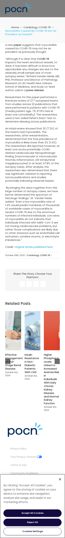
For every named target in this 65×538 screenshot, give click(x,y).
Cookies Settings (32, 531)
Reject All (32, 522)
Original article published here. (34, 247)
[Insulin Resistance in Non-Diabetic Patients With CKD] (33, 313)
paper (17, 45)
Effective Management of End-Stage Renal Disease (14, 361)
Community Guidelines (24, 473)
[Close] (60, 479)
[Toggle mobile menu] (58, 7)
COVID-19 (43, 59)
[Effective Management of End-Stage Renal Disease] (13, 313)
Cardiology (33, 255)
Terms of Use (18, 465)
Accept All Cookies (32, 513)
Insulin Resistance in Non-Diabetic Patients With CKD (32, 363)
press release (35, 90)
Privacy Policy (18, 448)
